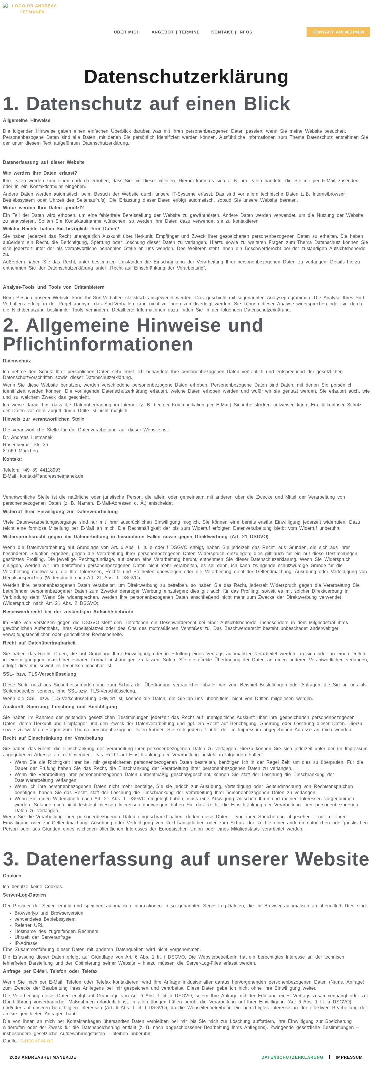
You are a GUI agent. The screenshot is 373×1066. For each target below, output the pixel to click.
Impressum (349, 1057)
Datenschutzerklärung (292, 1057)
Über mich (127, 32)
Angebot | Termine (176, 32)
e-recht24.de (36, 1041)
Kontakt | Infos (231, 32)
